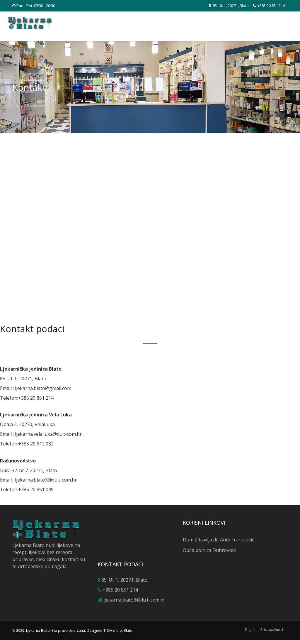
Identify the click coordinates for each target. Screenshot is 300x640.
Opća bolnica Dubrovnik (209, 550)
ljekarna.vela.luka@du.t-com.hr (48, 434)
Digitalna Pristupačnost (264, 629)
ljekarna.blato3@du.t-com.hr (46, 480)
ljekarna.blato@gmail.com (43, 388)
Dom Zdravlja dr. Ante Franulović (218, 539)
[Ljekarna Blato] (30, 23)
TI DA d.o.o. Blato (117, 630)
